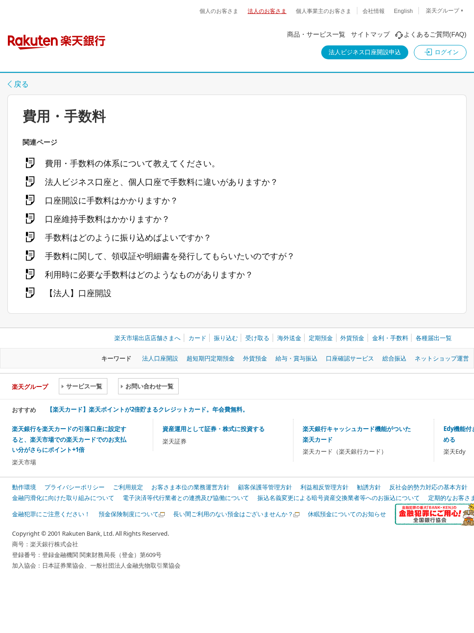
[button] (440, 52)
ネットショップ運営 (442, 358)
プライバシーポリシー (74, 487)
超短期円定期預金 (211, 358)
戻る (21, 84)
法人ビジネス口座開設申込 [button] (365, 52)
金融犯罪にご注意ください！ (51, 514)
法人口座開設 (160, 358)
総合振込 (394, 358)
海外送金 (289, 338)
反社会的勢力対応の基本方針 (428, 487)
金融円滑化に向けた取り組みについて (63, 498)
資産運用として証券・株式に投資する (213, 428)
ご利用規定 (128, 487)
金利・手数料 (390, 338)
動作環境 (24, 487)
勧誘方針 (369, 487)
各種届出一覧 (434, 338)
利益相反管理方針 (324, 487)
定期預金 (321, 338)
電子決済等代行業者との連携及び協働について (186, 498)
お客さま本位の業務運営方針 (190, 487)
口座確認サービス (350, 358)
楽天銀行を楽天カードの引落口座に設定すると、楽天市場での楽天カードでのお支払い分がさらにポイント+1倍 (69, 439)
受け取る (257, 338)
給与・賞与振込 (296, 358)
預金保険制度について (129, 514)
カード (197, 338)
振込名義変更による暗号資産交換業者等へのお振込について (338, 498)
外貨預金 (352, 338)
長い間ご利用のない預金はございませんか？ (233, 514)
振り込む (226, 338)
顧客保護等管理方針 (265, 487)
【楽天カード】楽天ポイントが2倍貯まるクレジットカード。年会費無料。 (148, 409)
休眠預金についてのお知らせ (347, 514)
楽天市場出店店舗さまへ (147, 338)
